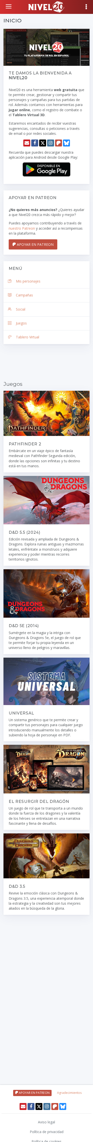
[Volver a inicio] (9, 6)
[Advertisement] (46, 363)
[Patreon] (58, 143)
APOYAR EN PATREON (35, 244)
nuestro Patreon (22, 228)
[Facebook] (34, 143)
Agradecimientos (69, 1093)
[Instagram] (50, 143)
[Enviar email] (26, 143)
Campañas (24, 295)
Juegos (21, 323)
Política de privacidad (46, 1131)
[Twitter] (42, 143)
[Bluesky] (66, 143)
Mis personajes (28, 281)
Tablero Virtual (27, 337)
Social (20, 309)
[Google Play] (46, 169)
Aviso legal (46, 1122)
